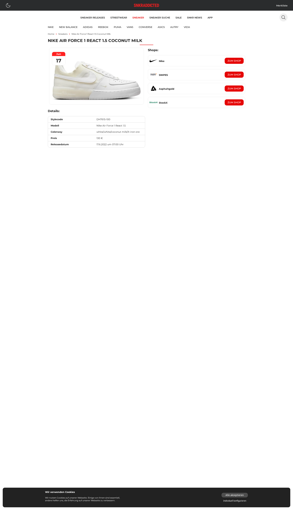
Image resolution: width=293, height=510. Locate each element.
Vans (130, 27)
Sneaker (138, 17)
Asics (161, 27)
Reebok (103, 27)
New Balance (68, 27)
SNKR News (194, 17)
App (210, 17)
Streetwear (118, 17)
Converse (145, 27)
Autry (174, 27)
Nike (51, 27)
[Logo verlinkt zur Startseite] (146, 5)
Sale (178, 17)
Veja (187, 27)
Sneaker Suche (159, 17)
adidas (88, 27)
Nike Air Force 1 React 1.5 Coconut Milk (91, 34)
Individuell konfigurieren (234, 501)
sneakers (62, 34)
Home (51, 34)
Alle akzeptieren (235, 495)
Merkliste (282, 5)
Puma (117, 27)
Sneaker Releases (92, 17)
